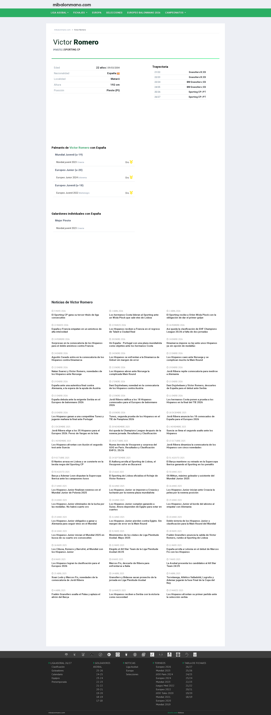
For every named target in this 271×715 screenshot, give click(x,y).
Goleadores (58, 670)
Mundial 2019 (163, 704)
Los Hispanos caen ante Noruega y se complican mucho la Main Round (188, 358)
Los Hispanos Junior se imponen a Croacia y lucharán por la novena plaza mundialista (134, 491)
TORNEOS (159, 663)
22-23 (99, 681)
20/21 (189, 689)
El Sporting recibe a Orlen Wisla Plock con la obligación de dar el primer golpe (191, 316)
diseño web (173, 712)
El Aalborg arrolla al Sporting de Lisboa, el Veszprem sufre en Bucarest (132, 463)
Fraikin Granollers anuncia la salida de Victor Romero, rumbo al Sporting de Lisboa (191, 536)
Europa (98, 12)
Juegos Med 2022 (165, 685)
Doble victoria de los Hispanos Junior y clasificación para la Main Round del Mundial (191, 522)
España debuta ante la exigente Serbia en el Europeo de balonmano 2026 (76, 401)
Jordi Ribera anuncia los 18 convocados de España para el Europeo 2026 (191, 418)
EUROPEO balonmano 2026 (145, 12)
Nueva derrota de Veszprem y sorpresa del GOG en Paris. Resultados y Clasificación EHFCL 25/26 (133, 447)
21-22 (99, 685)
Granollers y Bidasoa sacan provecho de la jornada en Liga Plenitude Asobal (132, 579)
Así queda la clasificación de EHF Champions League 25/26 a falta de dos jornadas (192, 330)
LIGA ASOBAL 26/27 (61, 663)
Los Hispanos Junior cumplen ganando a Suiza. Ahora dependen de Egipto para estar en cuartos (135, 507)
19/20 (189, 693)
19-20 (99, 693)
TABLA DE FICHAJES (195, 663)
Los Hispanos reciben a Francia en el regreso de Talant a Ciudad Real (134, 330)
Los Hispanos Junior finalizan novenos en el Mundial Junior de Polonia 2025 (76, 491)
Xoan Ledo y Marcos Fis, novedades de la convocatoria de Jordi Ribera (75, 579)
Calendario (57, 674)
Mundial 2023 (163, 681)
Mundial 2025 (163, 670)
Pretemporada (59, 681)
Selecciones (115, 12)
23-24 (99, 678)
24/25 (189, 674)
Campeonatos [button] (174, 12)
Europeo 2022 (163, 689)
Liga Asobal (132, 666)
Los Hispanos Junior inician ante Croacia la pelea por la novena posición (191, 491)
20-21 (99, 689)
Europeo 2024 (163, 678)
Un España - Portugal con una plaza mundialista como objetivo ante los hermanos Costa (135, 344)
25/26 (189, 670)
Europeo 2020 (163, 700)
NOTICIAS (129, 663)
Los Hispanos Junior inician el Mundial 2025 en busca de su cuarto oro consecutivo (78, 536)
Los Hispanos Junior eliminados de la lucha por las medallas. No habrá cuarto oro (78, 505)
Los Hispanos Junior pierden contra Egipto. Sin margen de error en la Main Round (135, 522)
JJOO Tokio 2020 (164, 693)
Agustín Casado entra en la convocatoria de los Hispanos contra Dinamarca (78, 358)
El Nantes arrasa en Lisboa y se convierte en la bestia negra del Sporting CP (77, 463)
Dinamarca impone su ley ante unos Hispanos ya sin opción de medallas (192, 344)
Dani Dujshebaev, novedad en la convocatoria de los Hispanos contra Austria (134, 387)
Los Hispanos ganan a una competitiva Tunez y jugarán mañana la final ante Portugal (78, 418)
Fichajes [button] (79, 12)
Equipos (56, 678)
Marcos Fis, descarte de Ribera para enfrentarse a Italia (129, 564)
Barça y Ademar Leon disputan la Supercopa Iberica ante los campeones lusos (76, 477)
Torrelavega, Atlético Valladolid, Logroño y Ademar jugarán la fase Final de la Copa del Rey (191, 580)
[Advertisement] (135, 124)
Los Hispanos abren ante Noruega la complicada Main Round (129, 373)
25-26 (99, 670)
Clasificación (58, 666)
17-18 (99, 700)
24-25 (99, 674)
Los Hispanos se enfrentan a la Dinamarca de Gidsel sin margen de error (134, 358)
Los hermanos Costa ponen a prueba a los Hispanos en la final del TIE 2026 (190, 401)
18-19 (99, 696)
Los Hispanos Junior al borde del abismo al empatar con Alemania (190, 505)
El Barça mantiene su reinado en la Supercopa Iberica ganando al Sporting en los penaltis (192, 463)
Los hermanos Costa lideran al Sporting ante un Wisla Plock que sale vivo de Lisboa (134, 316)
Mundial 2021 (163, 696)
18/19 (189, 696)
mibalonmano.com (62, 30)
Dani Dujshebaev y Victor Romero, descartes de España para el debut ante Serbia (191, 387)
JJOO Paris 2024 (164, 674)
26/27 (189, 666)
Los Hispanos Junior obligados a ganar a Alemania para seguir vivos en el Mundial (74, 522)
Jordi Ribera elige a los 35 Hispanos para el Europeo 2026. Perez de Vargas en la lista (76, 432)
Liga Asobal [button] (59, 12)
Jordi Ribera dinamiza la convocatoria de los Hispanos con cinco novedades (191, 446)
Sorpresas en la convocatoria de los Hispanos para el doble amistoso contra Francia (77, 344)
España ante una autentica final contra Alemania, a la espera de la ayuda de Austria (76, 387)
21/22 (189, 685)
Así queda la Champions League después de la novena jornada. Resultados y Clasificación (135, 432)
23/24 (189, 678)
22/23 (189, 681)
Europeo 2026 (163, 666)
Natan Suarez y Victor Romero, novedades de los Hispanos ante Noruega (77, 373)
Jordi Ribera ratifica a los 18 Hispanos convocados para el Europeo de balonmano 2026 (133, 402)
